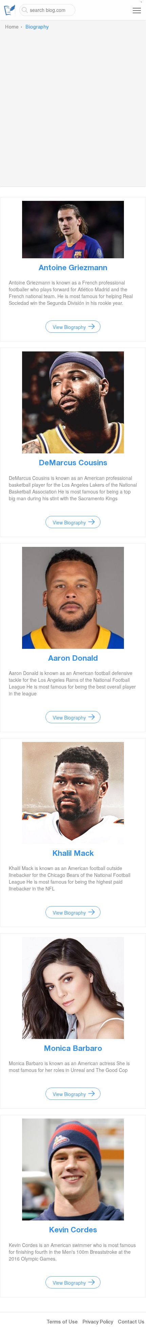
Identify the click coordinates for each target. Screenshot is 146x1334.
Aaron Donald (73, 659)
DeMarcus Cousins (73, 463)
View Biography (69, 327)
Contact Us (131, 1322)
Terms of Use (62, 1322)
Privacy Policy (98, 1322)
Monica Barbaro (73, 1049)
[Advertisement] (73, 107)
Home (12, 27)
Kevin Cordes (73, 1230)
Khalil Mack (73, 854)
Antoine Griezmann (73, 268)
